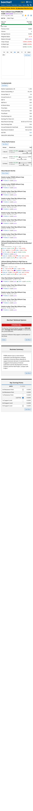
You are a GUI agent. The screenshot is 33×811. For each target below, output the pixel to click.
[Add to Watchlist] (28, 15)
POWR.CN (6, 180)
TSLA (4, 250)
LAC (18, 258)
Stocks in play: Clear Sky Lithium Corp (13, 191)
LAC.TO (4, 252)
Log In (23, 2)
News (19, 5)
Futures (8, 5)
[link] (31, 15)
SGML (17, 250)
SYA (16, 252)
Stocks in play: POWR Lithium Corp (12, 177)
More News (5, 173)
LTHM (19, 256)
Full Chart (27, 55)
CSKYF (4, 258)
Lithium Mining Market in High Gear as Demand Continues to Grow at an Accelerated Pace (16, 243)
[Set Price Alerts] (25, 15)
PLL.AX (4, 248)
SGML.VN (5, 256)
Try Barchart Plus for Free (24, 8)
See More (4, 85)
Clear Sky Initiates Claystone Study (12, 278)
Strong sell (17, 325)
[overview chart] (16, 67)
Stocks (3, 5)
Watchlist (14, 5)
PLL (17, 248)
